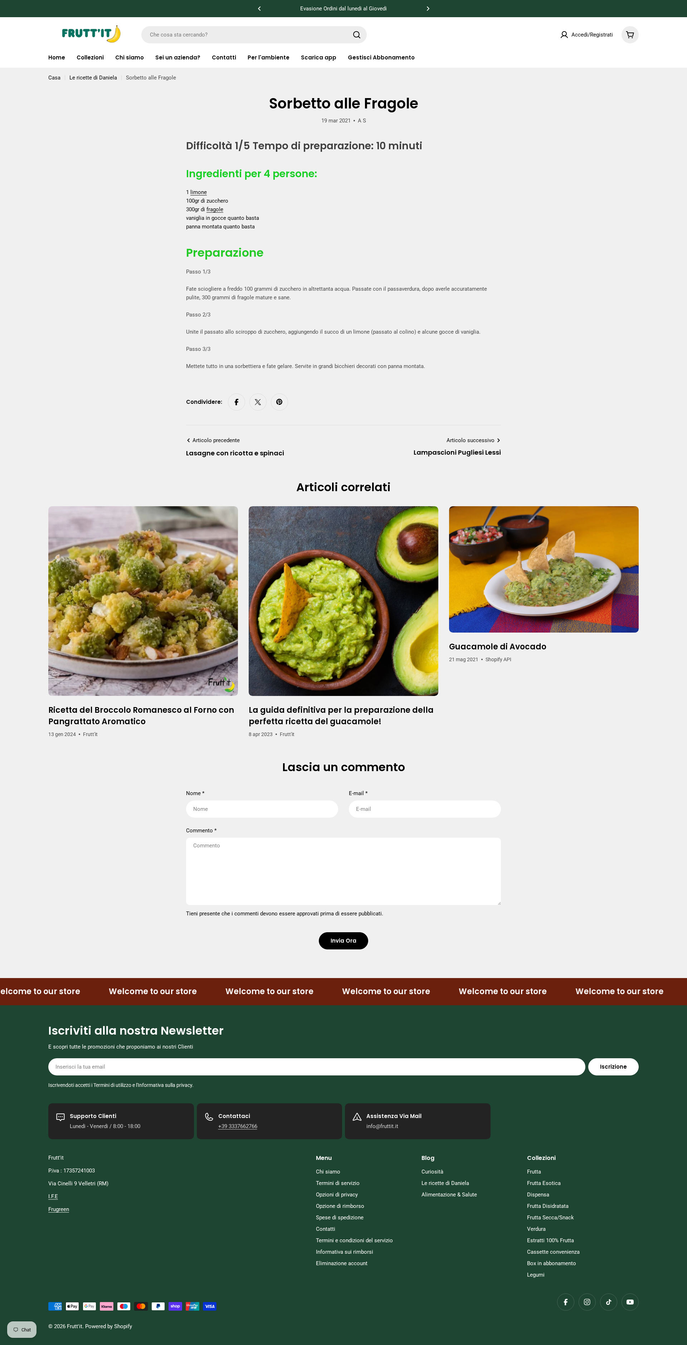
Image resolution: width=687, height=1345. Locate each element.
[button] (259, 8)
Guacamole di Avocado (497, 646)
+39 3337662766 (237, 1126)
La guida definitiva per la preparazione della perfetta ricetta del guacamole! (341, 716)
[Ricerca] (356, 34)
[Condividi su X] (258, 402)
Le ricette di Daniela (93, 77)
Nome (195, 793)
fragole (214, 209)
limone (198, 192)
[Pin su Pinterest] (279, 402)
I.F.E (53, 1196)
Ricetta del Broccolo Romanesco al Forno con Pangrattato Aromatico (141, 716)
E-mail (358, 793)
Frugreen (58, 1209)
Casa (54, 77)
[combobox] (254, 34)
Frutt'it (74, 1326)
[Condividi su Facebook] (236, 402)
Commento (201, 830)
